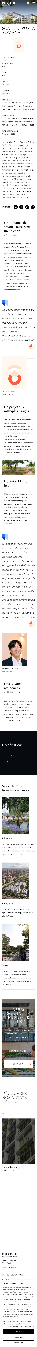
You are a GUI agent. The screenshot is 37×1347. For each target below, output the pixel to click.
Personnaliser (18, 1337)
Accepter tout (18, 1331)
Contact (17, 1064)
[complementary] (18, 1313)
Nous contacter (9, 1267)
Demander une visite (17, 1052)
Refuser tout (18, 1342)
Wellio (5, 1279)
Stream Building (10, 1167)
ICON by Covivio (11, 1239)
